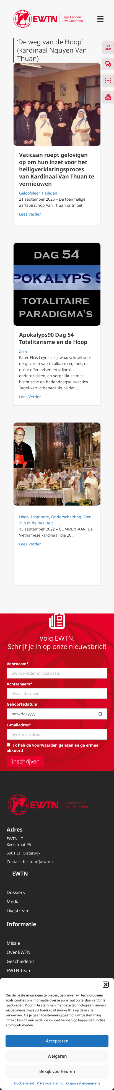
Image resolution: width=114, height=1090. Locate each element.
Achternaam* (19, 684)
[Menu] (100, 19)
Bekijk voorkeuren (57, 1071)
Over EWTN (18, 952)
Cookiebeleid (24, 1083)
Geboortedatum (22, 704)
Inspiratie (40, 516)
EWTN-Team (19, 970)
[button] (105, 984)
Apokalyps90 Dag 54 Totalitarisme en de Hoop (53, 338)
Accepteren (57, 1041)
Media (13, 902)
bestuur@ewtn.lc (38, 861)
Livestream (18, 911)
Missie (13, 943)
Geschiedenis (21, 961)
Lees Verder (30, 214)
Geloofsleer (29, 193)
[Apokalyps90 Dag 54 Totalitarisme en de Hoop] (57, 284)
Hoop (24, 516)
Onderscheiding (66, 516)
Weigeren (57, 1056)
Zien (23, 351)
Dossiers (16, 892)
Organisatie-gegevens (83, 1083)
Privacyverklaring (50, 1083)
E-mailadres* (19, 724)
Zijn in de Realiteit (36, 522)
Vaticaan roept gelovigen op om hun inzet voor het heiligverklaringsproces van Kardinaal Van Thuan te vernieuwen (56, 169)
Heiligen (49, 193)
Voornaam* (18, 663)
